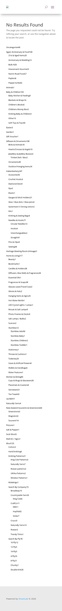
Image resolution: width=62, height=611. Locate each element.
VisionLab (23, 598)
